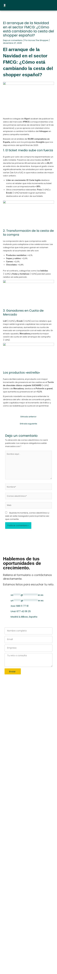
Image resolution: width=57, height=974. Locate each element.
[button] (49, 5)
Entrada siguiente (28, 423)
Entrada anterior (28, 416)
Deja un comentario (13, 40)
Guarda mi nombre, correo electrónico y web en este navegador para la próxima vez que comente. (27, 516)
